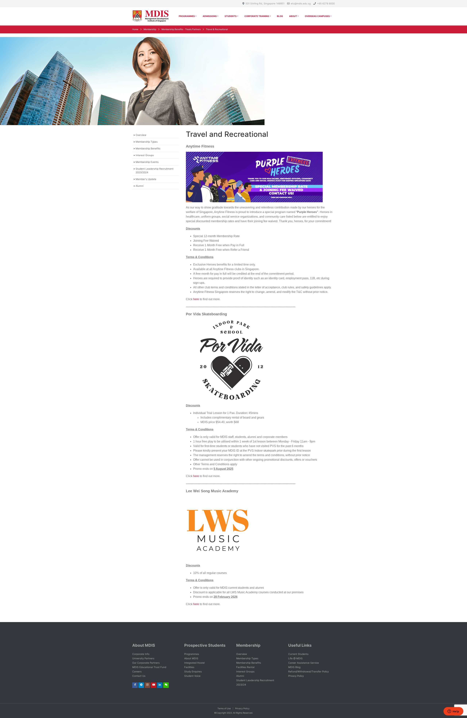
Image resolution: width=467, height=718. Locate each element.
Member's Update (146, 179)
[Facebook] (135, 684)
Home (135, 29)
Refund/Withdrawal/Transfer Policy (308, 671)
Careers (137, 671)
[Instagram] (147, 684)
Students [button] (231, 16)
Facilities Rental (245, 667)
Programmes (191, 654)
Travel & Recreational (217, 29)
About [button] (293, 16)
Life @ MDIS (295, 658)
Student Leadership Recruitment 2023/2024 (154, 170)
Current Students (298, 654)
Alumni (139, 185)
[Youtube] (153, 684)
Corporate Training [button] (256, 16)
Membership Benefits (148, 148)
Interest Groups (145, 155)
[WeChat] (166, 684)
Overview (141, 134)
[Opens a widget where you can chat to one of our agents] (453, 711)
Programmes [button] (187, 16)
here (196, 299)
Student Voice (192, 675)
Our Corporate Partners (146, 662)
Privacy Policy (296, 675)
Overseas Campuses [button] (317, 16)
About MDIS (191, 658)
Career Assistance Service (303, 662)
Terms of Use (224, 708)
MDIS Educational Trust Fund (149, 667)
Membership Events (147, 161)
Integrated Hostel (194, 662)
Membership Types (147, 141)
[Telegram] (141, 684)
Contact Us (138, 675)
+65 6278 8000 (326, 3)
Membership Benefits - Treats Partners (181, 29)
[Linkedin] (160, 684)
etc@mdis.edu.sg (301, 3)
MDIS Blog (294, 667)
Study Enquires (193, 671)
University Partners (143, 658)
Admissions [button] (210, 16)
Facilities (189, 667)
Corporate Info (140, 654)
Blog (280, 16)
